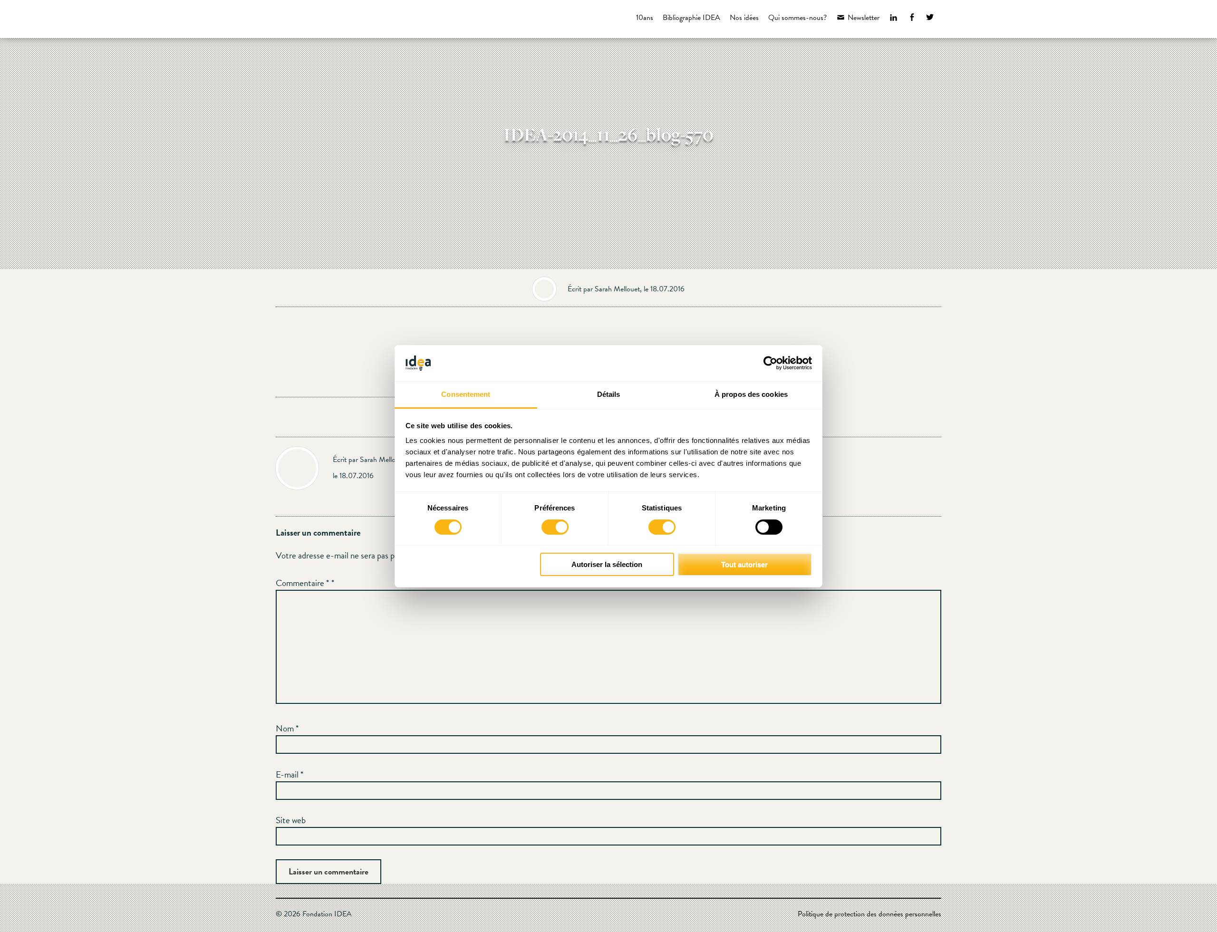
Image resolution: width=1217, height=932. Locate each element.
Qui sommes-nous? (797, 17)
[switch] (555, 527)
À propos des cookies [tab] (751, 394)
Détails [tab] (608, 394)
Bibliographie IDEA (691, 17)
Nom (287, 728)
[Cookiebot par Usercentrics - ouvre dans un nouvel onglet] (770, 363)
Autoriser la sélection (606, 564)
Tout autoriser (744, 564)
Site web (291, 820)
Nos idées (744, 17)
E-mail (289, 774)
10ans (644, 17)
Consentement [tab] (465, 394)
